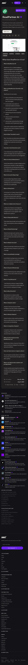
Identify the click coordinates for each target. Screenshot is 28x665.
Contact (8, 661)
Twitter (3, 580)
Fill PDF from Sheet (5, 617)
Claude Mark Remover (6, 628)
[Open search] (12, 3)
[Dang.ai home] (3, 3)
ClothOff (3, 640)
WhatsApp (3, 586)
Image (2, 557)
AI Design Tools (4, 503)
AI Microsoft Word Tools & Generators (9, 512)
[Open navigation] (25, 3)
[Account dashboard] (22, 3)
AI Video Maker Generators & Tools (8, 492)
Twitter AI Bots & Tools (6, 514)
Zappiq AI (3, 624)
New (16, 660)
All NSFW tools (4, 652)
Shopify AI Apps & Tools (6, 523)
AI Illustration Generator (6, 594)
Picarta (2, 607)
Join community (11, 548)
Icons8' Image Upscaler (6, 599)
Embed (22, 384)
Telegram (3, 576)
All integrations (5, 588)
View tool (6, 31)
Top (18, 660)
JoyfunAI (3, 647)
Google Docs (4, 584)
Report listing (10, 384)
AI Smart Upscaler (5, 603)
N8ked (2, 636)
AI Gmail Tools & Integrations (7, 516)
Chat (2, 563)
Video (2, 555)
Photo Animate (4, 615)
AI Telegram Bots (4, 510)
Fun (2, 565)
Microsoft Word (4, 578)
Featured (12, 660)
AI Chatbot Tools (4, 497)
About (2, 660)
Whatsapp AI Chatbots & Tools (7, 519)
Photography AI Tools (5, 505)
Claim (17, 384)
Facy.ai (2, 596)
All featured (4, 610)
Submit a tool (3, 661)
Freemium (5, 53)
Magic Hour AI (4, 605)
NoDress (3, 642)
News (23, 53)
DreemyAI (3, 649)
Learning (11, 53)
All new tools (4, 631)
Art (2, 559)
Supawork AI (4, 598)
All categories (4, 571)
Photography (4, 568)
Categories (7, 660)
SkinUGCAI (3, 623)
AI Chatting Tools (4, 499)
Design (2, 567)
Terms (13, 661)
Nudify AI (3, 644)
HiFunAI (3, 646)
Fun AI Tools (4, 501)
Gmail (2, 582)
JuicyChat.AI (4, 638)
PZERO (3, 621)
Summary (17, 53)
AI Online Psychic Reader (6, 601)
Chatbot (3, 561)
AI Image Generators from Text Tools (9, 494)
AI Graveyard (23, 660)
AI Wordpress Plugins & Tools (7, 521)
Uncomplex (3, 626)
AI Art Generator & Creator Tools (8, 496)
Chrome (5, 55)
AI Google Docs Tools (5, 518)
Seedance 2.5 (4, 619)
